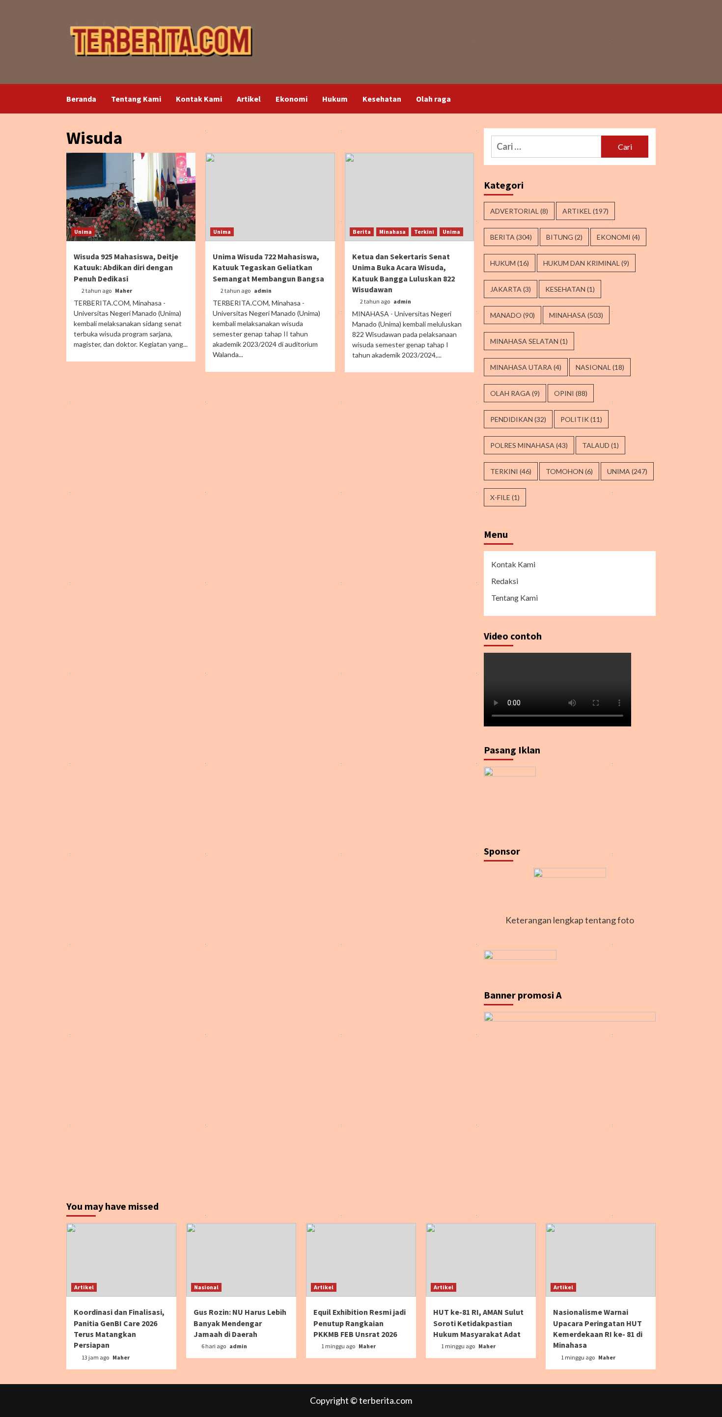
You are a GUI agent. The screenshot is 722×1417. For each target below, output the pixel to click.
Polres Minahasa (529, 445)
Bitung (564, 237)
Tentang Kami (136, 99)
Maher (123, 290)
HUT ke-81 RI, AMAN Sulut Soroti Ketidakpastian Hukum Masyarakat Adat (478, 1323)
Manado (512, 315)
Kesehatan (381, 99)
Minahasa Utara (525, 367)
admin (263, 290)
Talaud (600, 445)
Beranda (81, 99)
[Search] (649, 98)
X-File (505, 497)
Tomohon (569, 471)
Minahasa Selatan (529, 341)
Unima (83, 231)
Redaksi (504, 580)
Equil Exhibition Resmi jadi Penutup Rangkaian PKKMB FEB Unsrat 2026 (359, 1323)
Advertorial (519, 211)
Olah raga (433, 99)
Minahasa (392, 231)
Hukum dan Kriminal (586, 263)
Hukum (335, 99)
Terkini (424, 231)
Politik (581, 419)
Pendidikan (518, 419)
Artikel (249, 99)
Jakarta (510, 289)
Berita (362, 231)
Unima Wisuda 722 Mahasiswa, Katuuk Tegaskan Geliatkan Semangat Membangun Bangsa (268, 267)
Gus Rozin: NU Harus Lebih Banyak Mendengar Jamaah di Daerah (240, 1323)
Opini (570, 393)
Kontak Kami (199, 99)
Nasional (600, 367)
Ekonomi (291, 99)
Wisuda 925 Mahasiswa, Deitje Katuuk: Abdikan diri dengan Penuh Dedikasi (126, 267)
